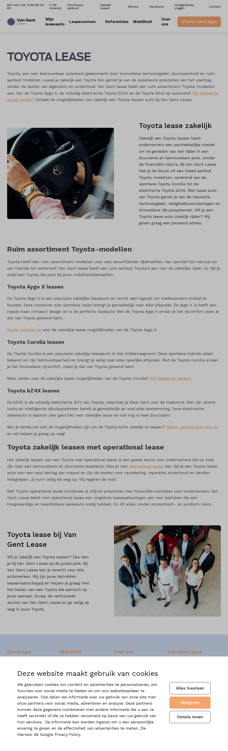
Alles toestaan (190, 688)
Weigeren (190, 702)
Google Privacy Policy (60, 734)
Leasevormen (82, 21)
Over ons (166, 22)
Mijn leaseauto (55, 22)
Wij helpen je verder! (171, 378)
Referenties (116, 21)
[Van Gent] (21, 22)
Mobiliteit (142, 21)
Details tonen (190, 716)
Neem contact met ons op (192, 427)
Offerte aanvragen (199, 21)
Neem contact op (24, 329)
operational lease (146, 466)
